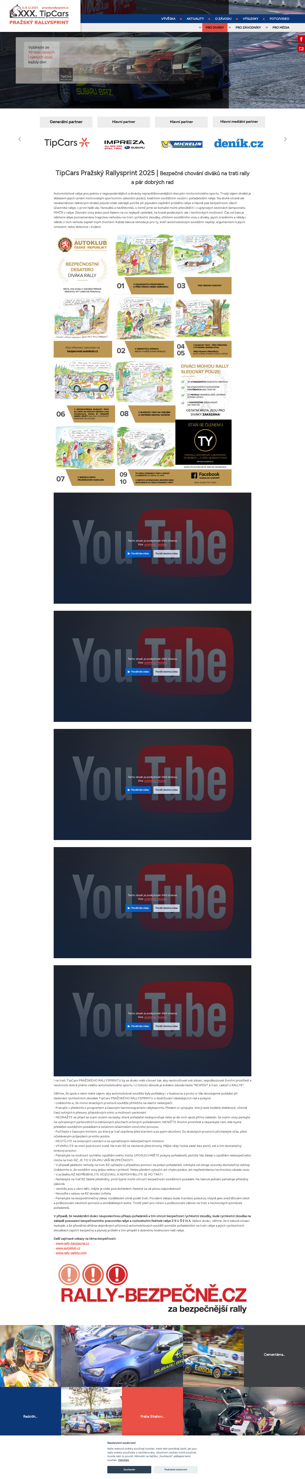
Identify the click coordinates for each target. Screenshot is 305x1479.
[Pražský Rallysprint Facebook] (301, 39)
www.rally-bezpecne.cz (72, 1243)
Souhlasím (129, 1469)
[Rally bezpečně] (152, 1317)
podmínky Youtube (155, 544)
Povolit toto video (140, 553)
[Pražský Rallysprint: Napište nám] (301, 48)
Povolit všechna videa (167, 553)
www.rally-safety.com (71, 1253)
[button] (285, 139)
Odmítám (123, 1460)
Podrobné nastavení (176, 1469)
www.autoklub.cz (68, 1248)
